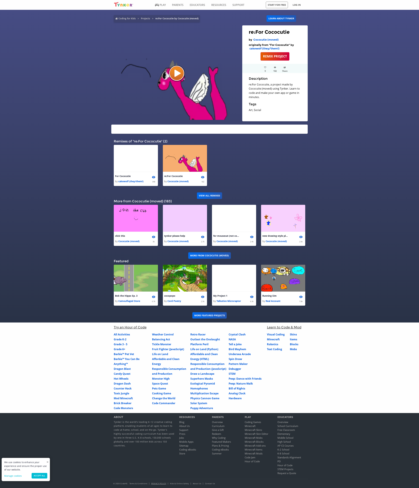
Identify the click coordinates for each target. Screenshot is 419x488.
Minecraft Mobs (254, 437)
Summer (217, 453)
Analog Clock (237, 393)
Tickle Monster (161, 344)
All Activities (122, 334)
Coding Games (253, 422)
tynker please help (174, 235)
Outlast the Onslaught (205, 339)
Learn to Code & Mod (284, 327)
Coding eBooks (187, 449)
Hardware (235, 398)
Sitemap (183, 445)
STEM (232, 374)
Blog (181, 422)
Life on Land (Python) (204, 349)
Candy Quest (122, 374)
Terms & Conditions (138, 483)
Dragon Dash (122, 383)
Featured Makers (221, 441)
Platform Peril (199, 344)
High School (284, 441)
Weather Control (163, 334)
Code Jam (250, 457)
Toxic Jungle (121, 393)
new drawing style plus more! (275, 235)
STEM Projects (285, 469)
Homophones (199, 388)
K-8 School (283, 453)
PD (279, 461)
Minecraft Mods (254, 453)
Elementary (283, 433)
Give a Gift (218, 430)
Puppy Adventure (201, 408)
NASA (232, 339)
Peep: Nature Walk (241, 383)
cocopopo (169, 295)
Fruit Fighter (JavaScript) (168, 349)
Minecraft (273, 339)
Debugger (235, 369)
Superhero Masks (201, 378)
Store (182, 453)
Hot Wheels (121, 378)
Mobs (293, 349)
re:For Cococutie (173, 176)
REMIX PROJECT (275, 56)
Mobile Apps (186, 441)
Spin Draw (235, 359)
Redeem (216, 433)
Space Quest (160, 383)
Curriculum (218, 426)
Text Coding (274, 349)
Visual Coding (276, 334)
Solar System (198, 403)
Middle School (285, 437)
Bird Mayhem (237, 349)
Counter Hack (123, 388)
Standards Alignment (289, 457)
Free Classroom (286, 430)
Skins (293, 334)
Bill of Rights (237, 388)
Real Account (273, 301)
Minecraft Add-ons (255, 445)
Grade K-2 (120, 339)
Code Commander (163, 403)
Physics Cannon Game (204, 398)
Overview (217, 422)
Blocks (294, 344)
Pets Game (159, 388)
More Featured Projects (209, 315)
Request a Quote (286, 473)
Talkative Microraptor (229, 301)
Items (293, 339)
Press (182, 433)
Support (183, 430)
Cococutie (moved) (266, 39)
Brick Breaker (122, 403)
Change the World (163, 398)
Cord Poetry (174, 301)
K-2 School (283, 449)
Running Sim (269, 295)
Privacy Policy (158, 483)
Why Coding (219, 437)
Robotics (272, 344)
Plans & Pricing (220, 445)
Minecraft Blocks (254, 441)
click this (120, 235)
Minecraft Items (253, 449)
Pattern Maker (238, 364)
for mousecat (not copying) (226, 235)
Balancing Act (161, 339)
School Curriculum (287, 426)
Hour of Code (252, 461)
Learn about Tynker (281, 18)
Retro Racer (198, 334)
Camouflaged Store (129, 301)
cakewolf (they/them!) (264, 48)
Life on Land (160, 354)
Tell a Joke (235, 344)
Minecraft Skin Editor (256, 433)
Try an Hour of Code (130, 327)
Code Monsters (123, 408)
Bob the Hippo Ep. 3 (126, 295)
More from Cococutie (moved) (209, 255)
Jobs (181, 437)
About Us (184, 426)
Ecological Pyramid (202, 383)
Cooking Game (161, 393)
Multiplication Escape (204, 393)
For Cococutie (123, 176)
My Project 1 (220, 295)
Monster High (161, 378)
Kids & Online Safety (179, 483)
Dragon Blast (122, 369)
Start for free (277, 4)
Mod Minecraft (123, 398)
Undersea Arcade (240, 354)
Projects (145, 18)
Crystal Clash (237, 334)
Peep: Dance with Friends (245, 378)
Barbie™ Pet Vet (124, 354)
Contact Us (210, 483)
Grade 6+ (119, 349)
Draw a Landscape (202, 374)
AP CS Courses (285, 445)
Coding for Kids (127, 18)
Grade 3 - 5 (120, 344)
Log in (297, 4)
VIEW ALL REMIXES (209, 195)
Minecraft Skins (253, 430)
